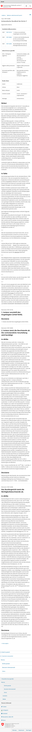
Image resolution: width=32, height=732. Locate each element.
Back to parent (6, 652)
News (4, 720)
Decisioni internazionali (8, 667)
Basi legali (28, 730)
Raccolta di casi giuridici (7, 656)
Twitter (4, 706)
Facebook (5, 713)
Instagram (5, 710)
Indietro (4, 15)
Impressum (21, 730)
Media (4, 699)
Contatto (5, 695)
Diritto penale (6, 663)
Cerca (3, 671)
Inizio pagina (5, 643)
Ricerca (3, 660)
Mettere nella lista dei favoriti (14, 15)
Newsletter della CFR (8, 716)
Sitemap (14, 730)
